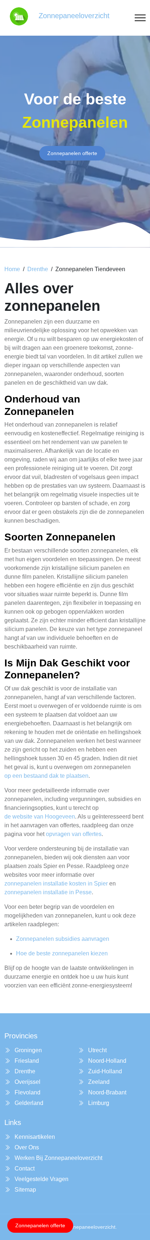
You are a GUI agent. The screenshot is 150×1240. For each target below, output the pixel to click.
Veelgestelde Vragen (40, 1179)
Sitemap (24, 1189)
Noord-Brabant (106, 1092)
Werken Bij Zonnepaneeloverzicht (57, 1158)
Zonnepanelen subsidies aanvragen (62, 939)
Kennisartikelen (34, 1137)
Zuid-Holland (104, 1071)
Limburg (98, 1103)
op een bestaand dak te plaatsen (46, 776)
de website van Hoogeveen (39, 816)
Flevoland (26, 1092)
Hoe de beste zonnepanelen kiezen (62, 953)
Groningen (27, 1050)
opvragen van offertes (74, 834)
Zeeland (98, 1082)
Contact (24, 1168)
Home (12, 269)
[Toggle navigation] (140, 18)
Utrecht (97, 1050)
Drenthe (37, 269)
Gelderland (28, 1103)
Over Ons (26, 1147)
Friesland (26, 1061)
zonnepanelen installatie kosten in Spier (56, 883)
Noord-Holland (106, 1061)
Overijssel (26, 1082)
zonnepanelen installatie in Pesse (48, 892)
